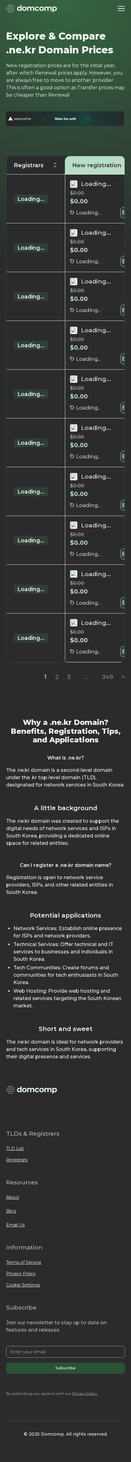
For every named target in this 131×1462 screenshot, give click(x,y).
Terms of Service (23, 1262)
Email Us (15, 1225)
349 (107, 676)
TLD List (15, 1148)
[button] (121, 8)
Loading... (30, 199)
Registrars (16, 1160)
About (12, 1197)
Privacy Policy (21, 1273)
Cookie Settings (23, 1285)
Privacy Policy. (85, 1393)
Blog (11, 1211)
